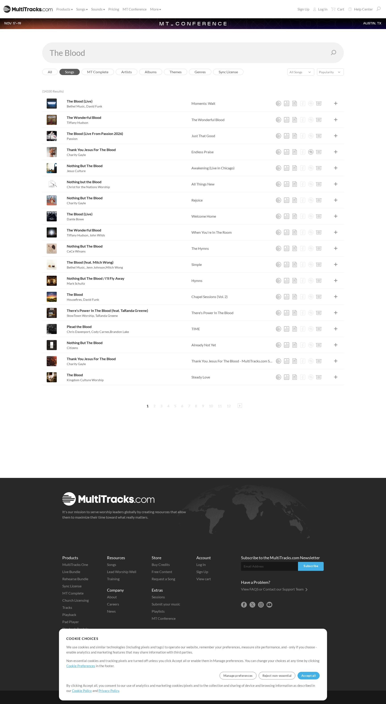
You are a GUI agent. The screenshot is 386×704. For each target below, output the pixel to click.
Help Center (363, 9)
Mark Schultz (76, 283)
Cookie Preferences (80, 666)
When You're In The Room (211, 232)
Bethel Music (76, 106)
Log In (322, 9)
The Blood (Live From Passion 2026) (95, 133)
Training (113, 579)
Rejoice (197, 200)
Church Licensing (75, 600)
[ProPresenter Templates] (319, 103)
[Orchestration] (303, 103)
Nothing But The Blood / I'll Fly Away (95, 278)
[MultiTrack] (278, 103)
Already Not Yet (203, 345)
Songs (80, 9)
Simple (196, 264)
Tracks (67, 607)
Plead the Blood (79, 326)
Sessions (158, 597)
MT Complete (73, 593)
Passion (72, 139)
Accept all (308, 675)
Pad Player (70, 622)
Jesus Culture (76, 171)
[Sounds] (311, 103)
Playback (69, 614)
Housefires (74, 299)
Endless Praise (202, 152)
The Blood (75, 294)
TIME (195, 329)
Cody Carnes (100, 332)
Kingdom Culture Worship (85, 380)
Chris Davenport (79, 332)
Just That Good (203, 136)
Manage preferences (238, 675)
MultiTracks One (75, 564)
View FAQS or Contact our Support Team (272, 589)
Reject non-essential (277, 675)
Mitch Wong (114, 267)
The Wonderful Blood (84, 117)
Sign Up (303, 9)
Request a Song (163, 579)
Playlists (158, 611)
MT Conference (135, 9)
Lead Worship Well (121, 572)
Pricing (113, 9)
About (112, 597)
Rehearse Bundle (75, 579)
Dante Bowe (75, 219)
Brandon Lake (119, 332)
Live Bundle (71, 572)
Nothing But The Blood (85, 166)
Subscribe (311, 566)
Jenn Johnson (96, 267)
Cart (340, 9)
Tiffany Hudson (77, 122)
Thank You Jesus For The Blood (91, 149)
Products (63, 9)
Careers (113, 604)
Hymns (196, 280)
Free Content (162, 572)
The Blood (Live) (79, 101)
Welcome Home (203, 216)
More (154, 9)
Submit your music (166, 604)
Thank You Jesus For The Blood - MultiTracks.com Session (232, 361)
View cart (203, 579)
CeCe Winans (76, 251)
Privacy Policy (109, 691)
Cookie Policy (82, 691)
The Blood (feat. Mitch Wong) (90, 262)
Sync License (72, 586)
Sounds (97, 9)
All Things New (202, 184)
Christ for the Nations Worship (88, 187)
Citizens (72, 348)
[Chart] (295, 103)
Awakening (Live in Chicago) (213, 168)
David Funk (94, 106)
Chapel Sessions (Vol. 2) (209, 296)
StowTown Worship (81, 315)
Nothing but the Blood (84, 182)
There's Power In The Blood (212, 313)
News (111, 611)
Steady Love (200, 377)
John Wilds (97, 235)
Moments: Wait (203, 103)
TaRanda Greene (106, 315)
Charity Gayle (76, 155)
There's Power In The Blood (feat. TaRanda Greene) (107, 310)
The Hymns (200, 248)
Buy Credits (161, 564)
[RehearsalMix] (286, 103)
